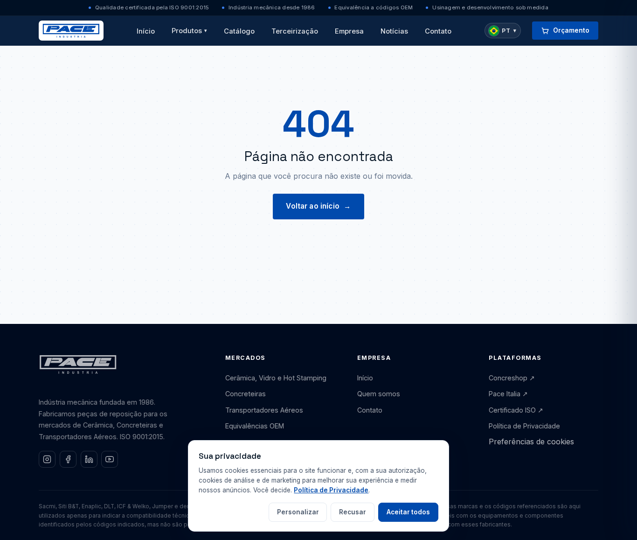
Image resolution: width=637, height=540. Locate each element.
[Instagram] (47, 459)
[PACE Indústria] (71, 30)
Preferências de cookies (531, 441)
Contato (438, 31)
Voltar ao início (318, 206)
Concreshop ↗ (512, 378)
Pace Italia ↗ (508, 394)
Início (146, 31)
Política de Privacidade (524, 426)
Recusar (352, 512)
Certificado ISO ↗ (516, 410)
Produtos (190, 31)
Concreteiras (245, 394)
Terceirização (294, 31)
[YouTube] (109, 459)
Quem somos (378, 394)
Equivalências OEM (254, 426)
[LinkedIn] (89, 459)
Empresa (349, 31)
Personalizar (298, 512)
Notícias (394, 31)
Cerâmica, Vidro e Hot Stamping (275, 378)
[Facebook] (68, 459)
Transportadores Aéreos (264, 410)
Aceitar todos (408, 512)
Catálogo (239, 31)
